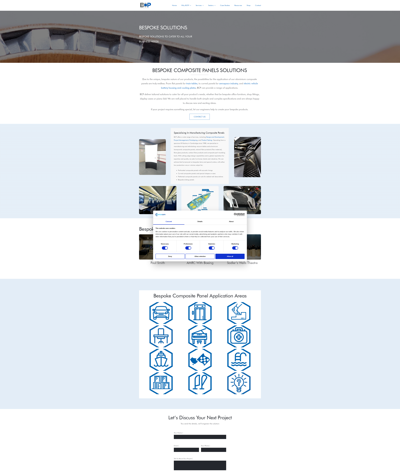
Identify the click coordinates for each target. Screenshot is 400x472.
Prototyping (193, 140)
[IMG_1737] (152, 140)
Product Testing (207, 140)
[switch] (188, 248)
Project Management (181, 140)
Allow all (230, 256)
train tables (191, 83)
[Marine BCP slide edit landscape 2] (200, 187)
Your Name (178, 433)
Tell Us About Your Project (183, 459)
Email (176, 446)
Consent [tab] (169, 221)
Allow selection (200, 256)
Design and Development (215, 137)
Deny (170, 256)
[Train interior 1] (157, 187)
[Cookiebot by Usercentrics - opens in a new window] (235, 214)
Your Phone (205, 446)
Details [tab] (200, 221)
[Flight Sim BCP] (242, 187)
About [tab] (231, 221)
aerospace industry (228, 83)
